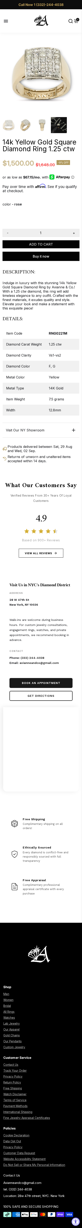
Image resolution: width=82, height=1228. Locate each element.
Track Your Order (15, 1070)
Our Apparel (11, 1029)
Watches (9, 1017)
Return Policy (12, 1082)
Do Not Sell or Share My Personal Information (34, 1165)
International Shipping (17, 1112)
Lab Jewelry (11, 1023)
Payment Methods (15, 1106)
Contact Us (10, 1064)
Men (6, 994)
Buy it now (41, 256)
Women (8, 1000)
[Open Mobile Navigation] (9, 21)
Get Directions (41, 695)
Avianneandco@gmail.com (22, 1183)
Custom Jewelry (14, 1047)
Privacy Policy (12, 1076)
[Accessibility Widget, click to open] (75, 1221)
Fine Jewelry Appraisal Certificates (26, 1118)
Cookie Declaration (16, 1135)
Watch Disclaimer (14, 1094)
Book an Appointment (41, 683)
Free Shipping (12, 1088)
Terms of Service (14, 1100)
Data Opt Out (12, 1141)
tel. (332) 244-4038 (17, 1189)
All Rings (9, 1011)
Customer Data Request (19, 1153)
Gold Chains (11, 1035)
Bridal (7, 1006)
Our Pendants (12, 1041)
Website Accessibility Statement (24, 1159)
